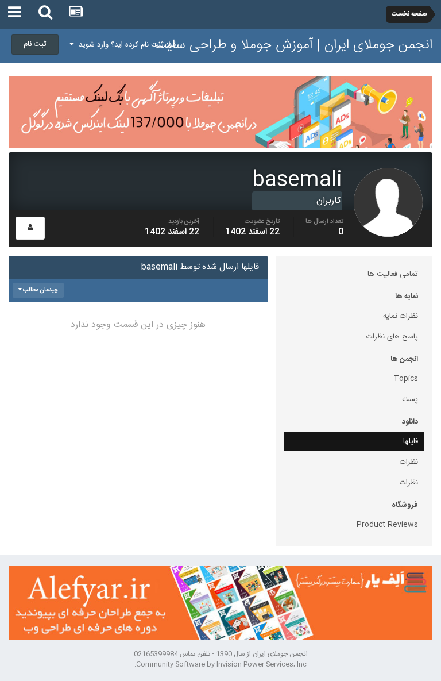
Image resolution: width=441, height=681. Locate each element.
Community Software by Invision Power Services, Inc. (220, 664)
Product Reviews (387, 524)
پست (410, 399)
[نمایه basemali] (30, 228)
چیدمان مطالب (40, 290)
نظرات (409, 462)
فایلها (410, 441)
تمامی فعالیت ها (393, 274)
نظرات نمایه (400, 316)
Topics (405, 378)
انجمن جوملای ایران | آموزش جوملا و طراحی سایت (293, 45)
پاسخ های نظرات (392, 336)
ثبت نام (35, 44)
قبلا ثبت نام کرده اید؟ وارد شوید (125, 45)
